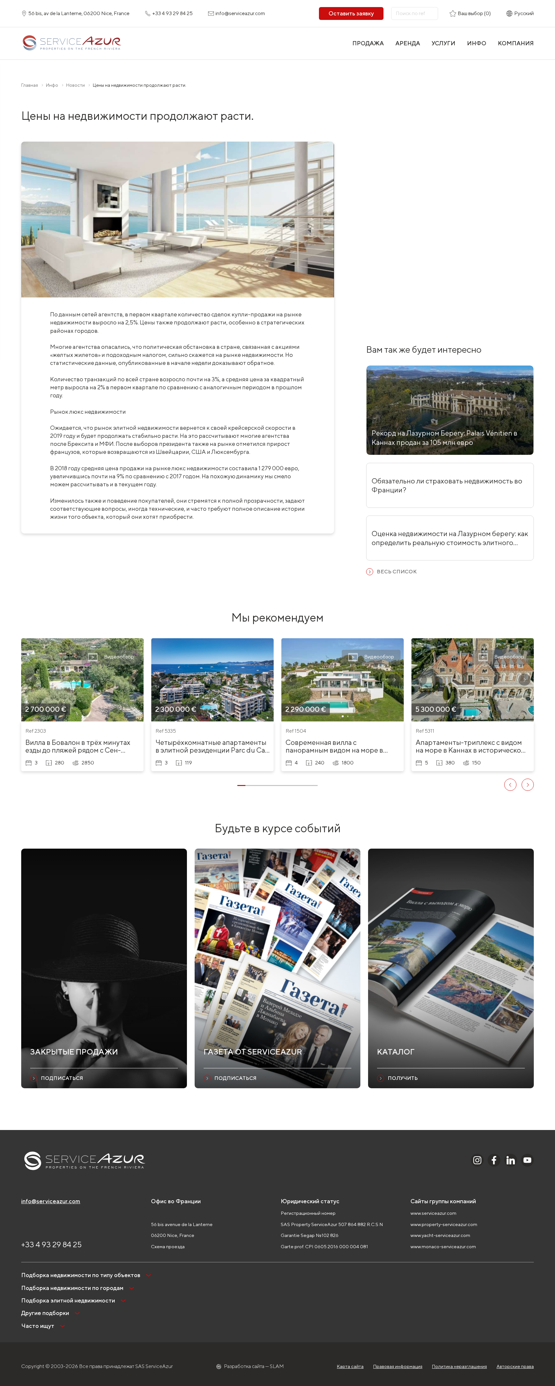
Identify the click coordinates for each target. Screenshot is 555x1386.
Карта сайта (350, 1366)
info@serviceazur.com (50, 1201)
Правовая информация (397, 1366)
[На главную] (71, 43)
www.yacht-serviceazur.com (440, 1235)
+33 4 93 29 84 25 (51, 1244)
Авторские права (515, 1366)
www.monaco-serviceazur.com (443, 1246)
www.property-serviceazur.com (443, 1224)
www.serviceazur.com (433, 1213)
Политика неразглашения (459, 1366)
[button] (30, 680)
